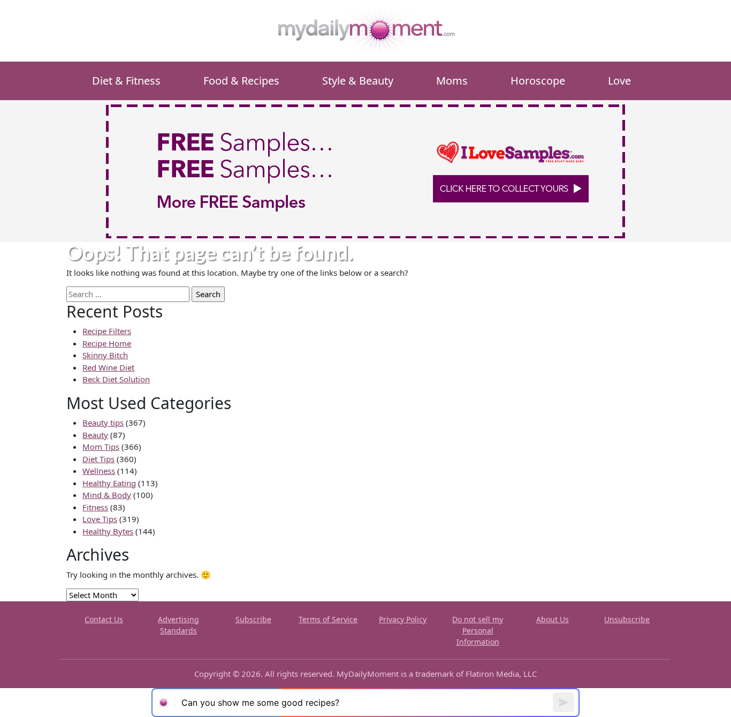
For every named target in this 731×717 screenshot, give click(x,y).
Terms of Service (328, 619)
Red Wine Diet (108, 367)
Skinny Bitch (105, 355)
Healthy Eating (109, 483)
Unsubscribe (627, 619)
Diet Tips (98, 459)
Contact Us (104, 619)
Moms (452, 80)
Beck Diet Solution (116, 379)
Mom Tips (100, 446)
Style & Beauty (357, 80)
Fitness (95, 507)
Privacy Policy (403, 619)
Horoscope (538, 80)
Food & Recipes (241, 80)
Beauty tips (103, 422)
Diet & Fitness (126, 80)
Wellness (98, 470)
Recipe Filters (106, 331)
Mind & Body (106, 494)
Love (619, 80)
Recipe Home (106, 343)
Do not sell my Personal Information (477, 630)
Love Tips (99, 519)
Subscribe (253, 619)
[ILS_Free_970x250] (365, 170)
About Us (552, 619)
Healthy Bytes (107, 531)
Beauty (95, 434)
